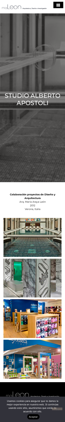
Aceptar (33, 416)
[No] (57, 409)
